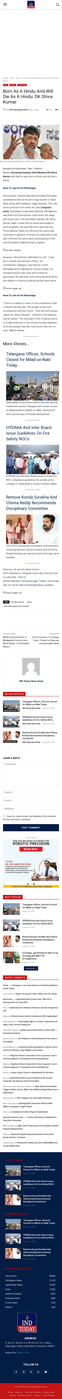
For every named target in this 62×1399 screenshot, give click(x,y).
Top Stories (22, 85)
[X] (31, 1372)
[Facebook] (16, 1372)
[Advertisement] (31, 41)
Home (5, 78)
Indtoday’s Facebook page (24, 581)
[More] (57, 620)
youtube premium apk (13, 1117)
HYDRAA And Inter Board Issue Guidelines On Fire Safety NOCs (28, 433)
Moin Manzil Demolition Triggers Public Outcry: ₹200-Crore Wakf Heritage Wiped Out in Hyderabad (31, 1089)
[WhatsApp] (38, 1372)
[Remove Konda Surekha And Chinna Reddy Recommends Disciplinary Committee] (11, 737)
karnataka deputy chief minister (16, 606)
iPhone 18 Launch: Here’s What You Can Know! (36, 993)
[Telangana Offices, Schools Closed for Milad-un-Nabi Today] (11, 706)
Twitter (42, 581)
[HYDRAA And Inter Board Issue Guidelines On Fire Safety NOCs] (11, 721)
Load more (29, 968)
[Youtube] (46, 1372)
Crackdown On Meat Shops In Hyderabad (29, 1111)
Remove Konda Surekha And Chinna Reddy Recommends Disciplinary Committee (31, 503)
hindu (29, 602)
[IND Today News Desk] (5, 109)
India (12, 78)
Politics (12, 85)
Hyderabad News (35, 585)
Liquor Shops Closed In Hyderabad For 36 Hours (32, 1072)
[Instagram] (23, 1372)
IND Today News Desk (18, 110)
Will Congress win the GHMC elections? (34, 1098)
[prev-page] (5, 748)
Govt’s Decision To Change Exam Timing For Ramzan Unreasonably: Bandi (45, 640)
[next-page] (10, 748)
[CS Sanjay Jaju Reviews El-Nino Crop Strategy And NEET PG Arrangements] (11, 957)
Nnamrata (7, 999)
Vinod (5, 985)
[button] (28, 884)
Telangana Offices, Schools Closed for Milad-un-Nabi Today (30, 360)
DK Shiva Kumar (17, 602)
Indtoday (13, 573)
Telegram (27, 573)
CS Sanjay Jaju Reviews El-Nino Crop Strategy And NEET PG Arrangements (40, 956)
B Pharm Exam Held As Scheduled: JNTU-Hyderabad (34, 1016)
